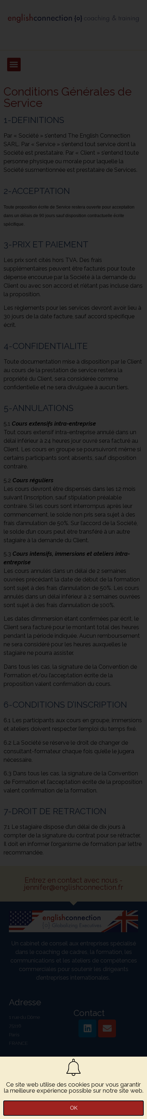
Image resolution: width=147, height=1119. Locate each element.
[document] (73, 559)
